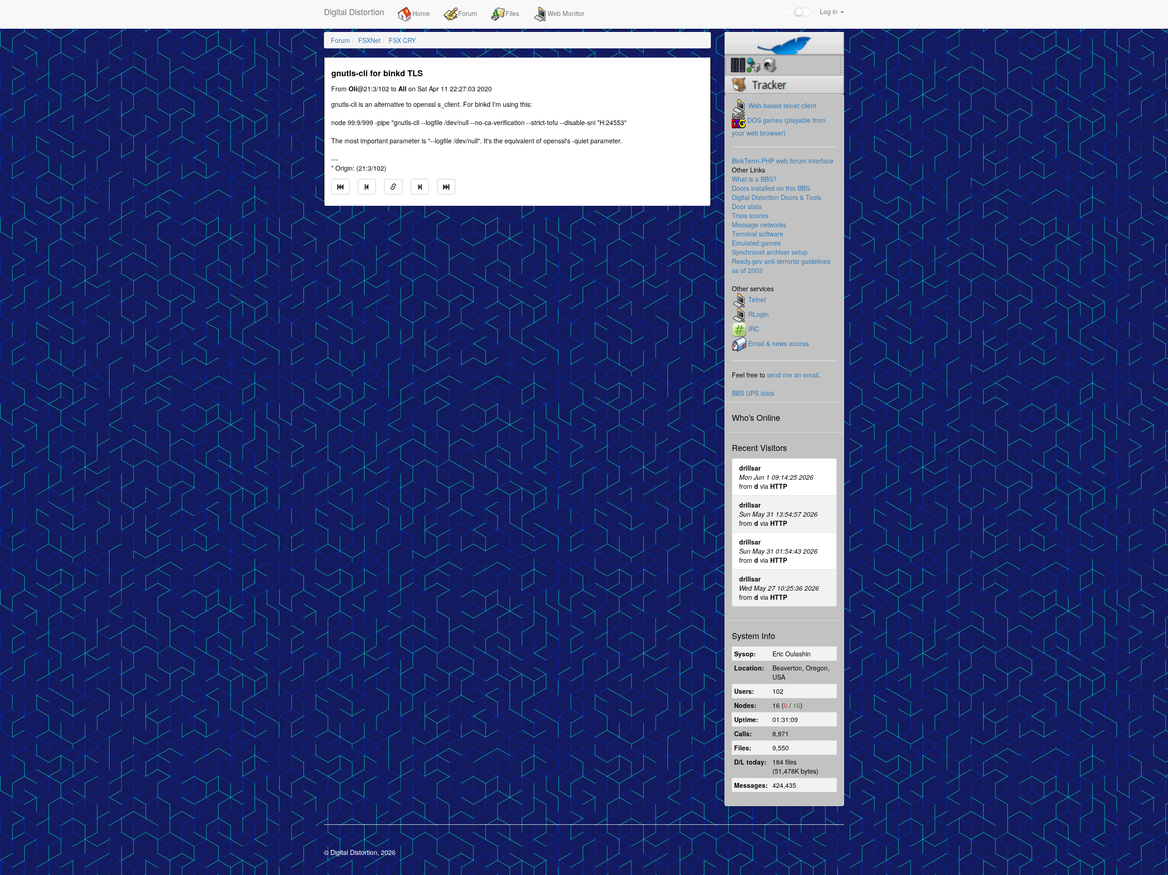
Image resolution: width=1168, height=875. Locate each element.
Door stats (746, 206)
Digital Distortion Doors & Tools (776, 197)
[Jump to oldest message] (340, 186)
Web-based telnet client (782, 105)
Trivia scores (750, 215)
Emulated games (756, 242)
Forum (467, 13)
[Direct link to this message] (393, 186)
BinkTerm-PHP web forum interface (783, 160)
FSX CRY (402, 40)
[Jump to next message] (420, 186)
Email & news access (778, 342)
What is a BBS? (754, 178)
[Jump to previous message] (367, 186)
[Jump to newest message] (446, 186)
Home (421, 13)
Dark (787, 11)
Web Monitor (566, 13)
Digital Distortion (354, 11)
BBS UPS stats (753, 393)
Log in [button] (830, 11)
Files (512, 13)
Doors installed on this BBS (771, 188)
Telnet (757, 299)
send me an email (793, 374)
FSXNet (369, 40)
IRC (753, 328)
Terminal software (757, 233)
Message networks (759, 224)
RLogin (758, 313)
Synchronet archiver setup (770, 252)
